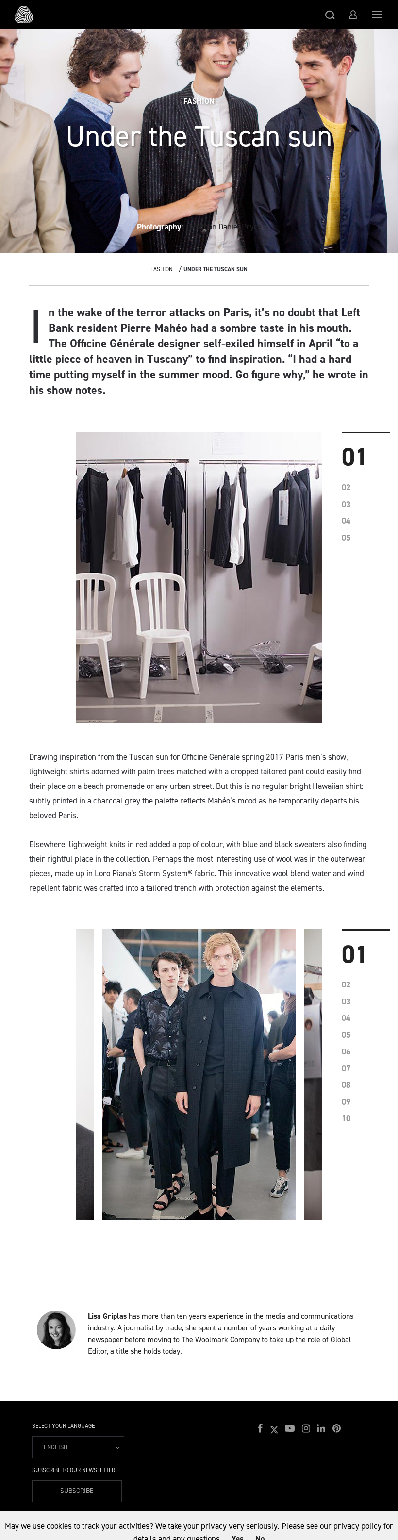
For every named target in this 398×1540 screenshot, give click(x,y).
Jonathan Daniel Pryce (223, 226)
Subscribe (77, 1490)
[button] (330, 14)
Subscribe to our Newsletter (73, 1470)
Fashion (161, 269)
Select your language (63, 1426)
